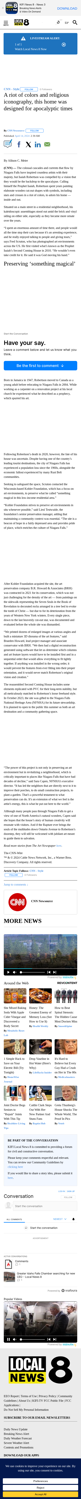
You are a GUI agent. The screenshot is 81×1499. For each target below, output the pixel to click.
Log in (61, 1191)
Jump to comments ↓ (16, 884)
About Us (24, 1400)
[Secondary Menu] (9, 22)
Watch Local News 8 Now (31, 49)
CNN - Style (36, 871)
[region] (40, 1241)
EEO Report (11, 1396)
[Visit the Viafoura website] (69, 1290)
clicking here (15, 1166)
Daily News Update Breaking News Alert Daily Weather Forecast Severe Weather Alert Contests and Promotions (18, 1438)
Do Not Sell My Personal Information (26, 1409)
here (10, 1177)
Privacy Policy (47, 1396)
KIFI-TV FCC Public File (47, 1400)
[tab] (14, 1219)
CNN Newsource (15, 130)
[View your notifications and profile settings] (73, 1219)
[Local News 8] (26, 22)
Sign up (71, 1191)
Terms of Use (29, 1396)
